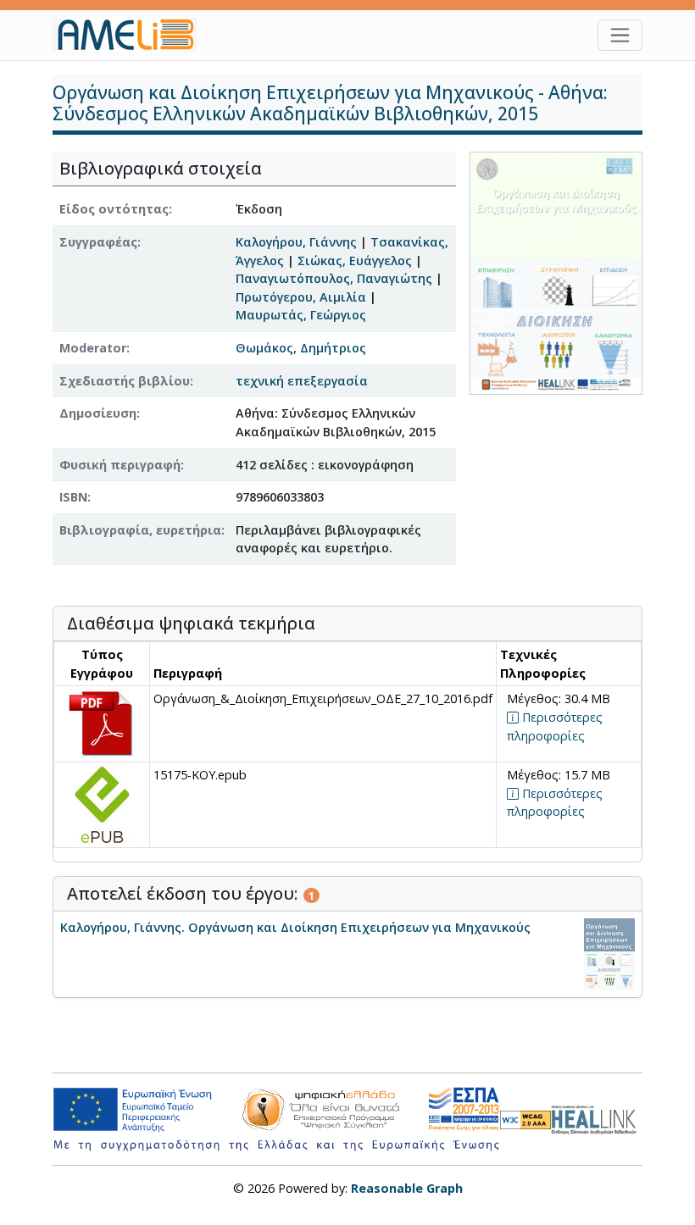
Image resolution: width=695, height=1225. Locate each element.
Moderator (92, 348)
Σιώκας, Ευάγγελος (354, 260)
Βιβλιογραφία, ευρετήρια (140, 530)
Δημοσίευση (97, 413)
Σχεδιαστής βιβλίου (124, 381)
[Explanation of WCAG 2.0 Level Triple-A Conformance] (525, 1119)
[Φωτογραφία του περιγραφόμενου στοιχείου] (556, 272)
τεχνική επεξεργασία (302, 381)
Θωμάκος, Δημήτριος (301, 348)
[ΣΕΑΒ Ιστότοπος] (596, 1118)
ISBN (73, 497)
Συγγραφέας (98, 242)
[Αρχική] (131, 35)
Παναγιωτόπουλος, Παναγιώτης (334, 278)
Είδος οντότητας (114, 209)
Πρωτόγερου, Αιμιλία (301, 297)
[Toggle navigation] (620, 35)
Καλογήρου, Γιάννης (296, 242)
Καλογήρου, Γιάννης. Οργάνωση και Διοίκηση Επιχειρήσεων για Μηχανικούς (295, 927)
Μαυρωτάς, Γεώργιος (301, 315)
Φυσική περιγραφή (120, 465)
